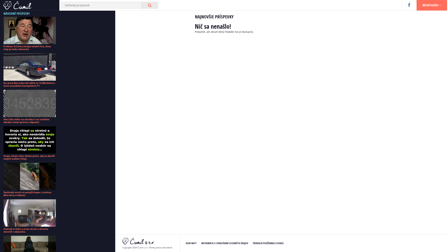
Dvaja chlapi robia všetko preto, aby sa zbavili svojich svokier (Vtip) (29, 157)
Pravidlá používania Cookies (268, 243)
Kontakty (191, 243)
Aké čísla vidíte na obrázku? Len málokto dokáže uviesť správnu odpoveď (26, 121)
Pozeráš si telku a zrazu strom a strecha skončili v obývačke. (25, 230)
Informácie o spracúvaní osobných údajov (224, 243)
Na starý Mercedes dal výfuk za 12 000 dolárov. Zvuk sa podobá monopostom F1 (29, 84)
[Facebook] (409, 5)
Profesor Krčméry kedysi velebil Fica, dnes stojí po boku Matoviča (27, 48)
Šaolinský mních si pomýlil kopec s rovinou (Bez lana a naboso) (27, 194)
